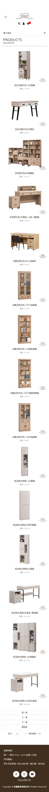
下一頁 (24, 722)
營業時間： (9, 750)
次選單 (8, 33)
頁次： (11, 734)
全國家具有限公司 (24, 16)
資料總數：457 (35, 734)
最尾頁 (24, 727)
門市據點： (9, 759)
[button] (19, 23)
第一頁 (24, 713)
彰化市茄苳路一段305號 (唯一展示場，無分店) (24, 764)
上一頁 (24, 717)
